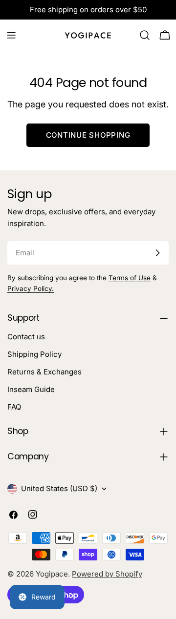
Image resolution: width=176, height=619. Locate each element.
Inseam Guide (31, 389)
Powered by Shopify (107, 573)
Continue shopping (88, 135)
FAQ (14, 407)
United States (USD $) (59, 488)
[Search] (144, 35)
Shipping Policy (34, 354)
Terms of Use (130, 278)
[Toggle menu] (11, 35)
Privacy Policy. (30, 288)
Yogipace (52, 573)
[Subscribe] (157, 253)
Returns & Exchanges (44, 371)
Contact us (26, 336)
